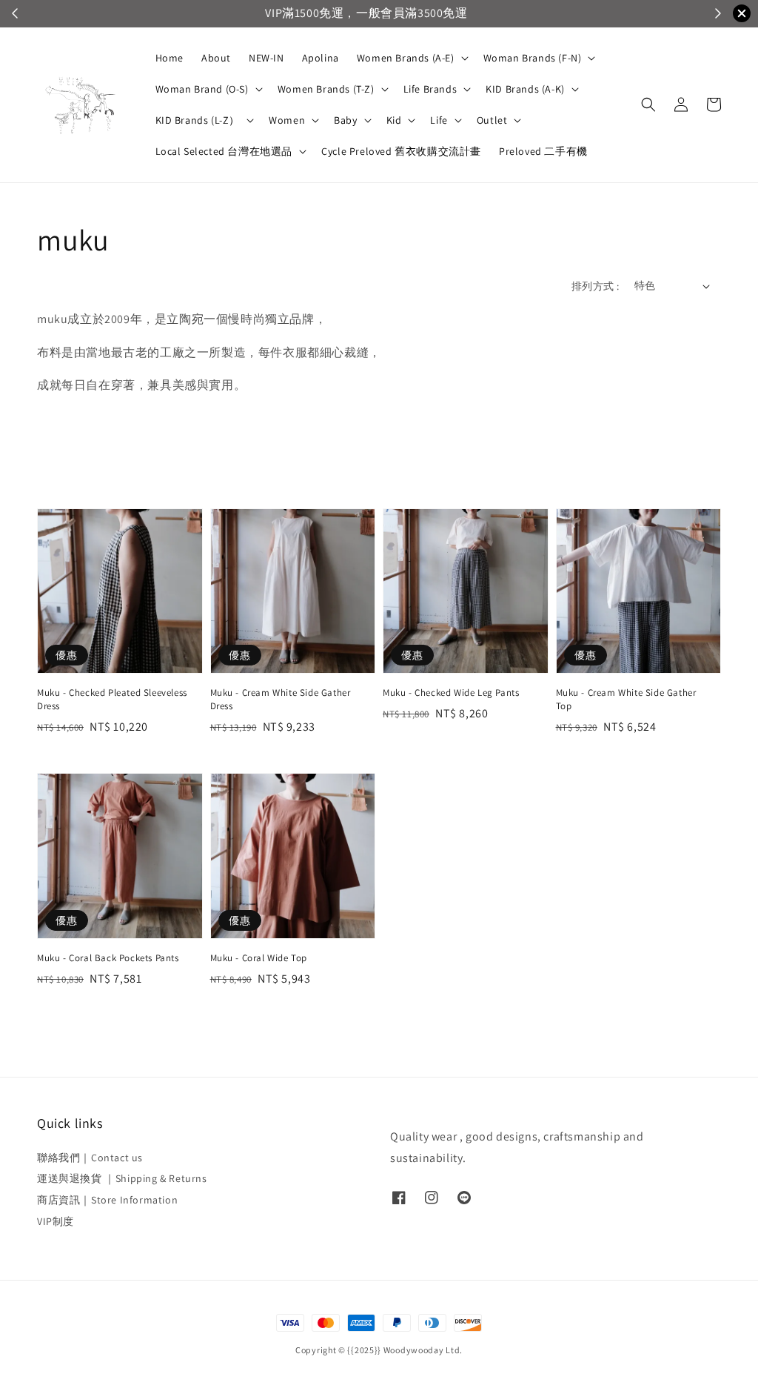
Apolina (320, 57)
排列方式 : (595, 286)
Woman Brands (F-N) (532, 57)
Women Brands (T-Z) (326, 89)
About (216, 57)
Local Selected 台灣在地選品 (224, 151)
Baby (345, 120)
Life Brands (430, 89)
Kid (394, 120)
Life (438, 120)
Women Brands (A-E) (406, 57)
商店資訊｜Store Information (107, 1199)
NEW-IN (266, 57)
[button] (648, 104)
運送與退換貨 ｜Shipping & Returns (122, 1178)
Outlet (492, 120)
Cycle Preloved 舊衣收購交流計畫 (401, 151)
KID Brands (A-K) (525, 89)
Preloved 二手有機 (543, 151)
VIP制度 (55, 1221)
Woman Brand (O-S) (202, 89)
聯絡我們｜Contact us (90, 1157)
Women (287, 120)
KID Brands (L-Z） (198, 120)
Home (169, 57)
